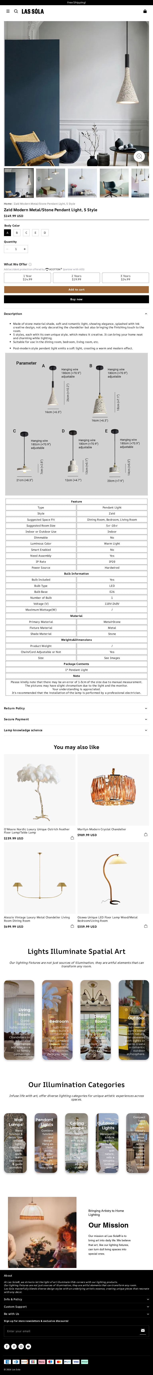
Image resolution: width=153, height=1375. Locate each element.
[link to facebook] (7, 1348)
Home (8, 203)
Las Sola (16, 1369)
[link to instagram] (21, 1348)
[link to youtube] (28, 1348)
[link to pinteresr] (14, 1348)
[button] (8, 11)
